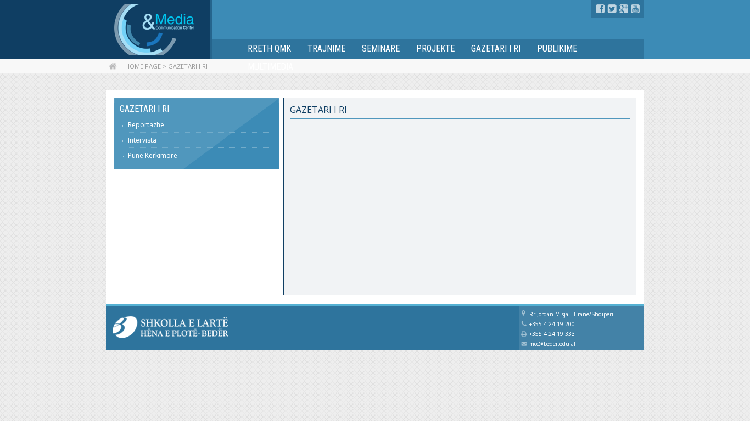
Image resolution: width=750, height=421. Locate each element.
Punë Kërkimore (152, 155)
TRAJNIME (326, 48)
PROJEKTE (435, 48)
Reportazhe (146, 124)
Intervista (142, 140)
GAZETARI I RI (495, 48)
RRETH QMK (269, 48)
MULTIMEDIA (270, 66)
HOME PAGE (143, 66)
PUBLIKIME (557, 48)
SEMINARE (381, 48)
